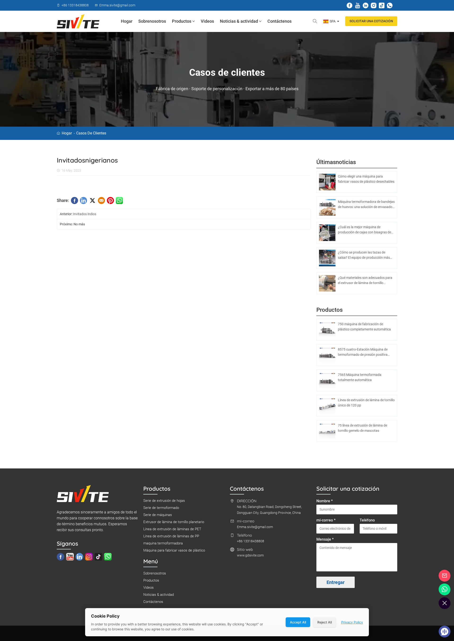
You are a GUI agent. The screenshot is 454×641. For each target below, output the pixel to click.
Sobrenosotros (152, 21)
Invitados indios (84, 214)
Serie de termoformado (161, 508)
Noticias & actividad (239, 21)
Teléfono (367, 520)
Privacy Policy (352, 622)
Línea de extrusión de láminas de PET (172, 529)
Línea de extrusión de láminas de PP (171, 536)
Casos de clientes (91, 133)
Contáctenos (279, 21)
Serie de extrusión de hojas (164, 501)
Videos (207, 21)
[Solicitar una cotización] (445, 576)
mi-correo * (326, 520)
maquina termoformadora (163, 543)
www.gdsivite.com (250, 555)
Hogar (126, 21)
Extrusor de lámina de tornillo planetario (173, 522)
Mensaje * (325, 539)
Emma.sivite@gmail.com (255, 527)
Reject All (324, 622)
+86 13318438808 (250, 541)
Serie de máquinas (157, 515)
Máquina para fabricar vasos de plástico (174, 550)
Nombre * (324, 501)
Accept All (298, 622)
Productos (181, 21)
